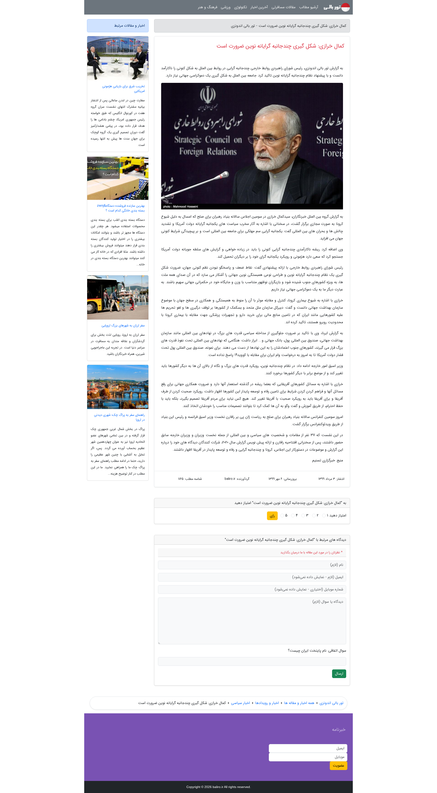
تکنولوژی (240, 7)
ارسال (339, 673)
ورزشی (226, 7)
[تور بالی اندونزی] (337, 7)
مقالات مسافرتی (283, 7)
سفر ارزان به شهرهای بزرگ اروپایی (123, 325)
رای (272, 515)
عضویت (338, 765)
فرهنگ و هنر (207, 7)
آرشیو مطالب (308, 7)
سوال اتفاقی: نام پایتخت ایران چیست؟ (317, 650)
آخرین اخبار (259, 7)
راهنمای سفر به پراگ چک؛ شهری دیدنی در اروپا (119, 417)
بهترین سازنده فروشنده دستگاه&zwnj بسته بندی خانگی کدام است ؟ (121, 208)
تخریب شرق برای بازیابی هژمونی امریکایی (123, 89)
